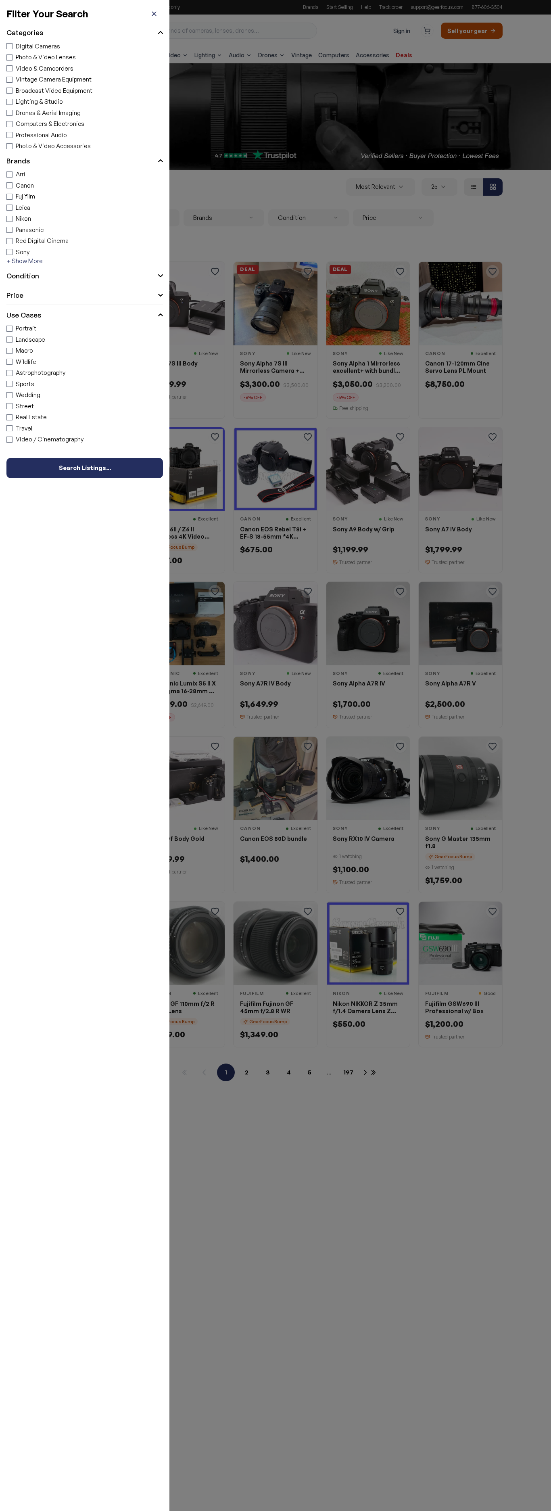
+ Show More (24, 261)
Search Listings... (85, 468)
